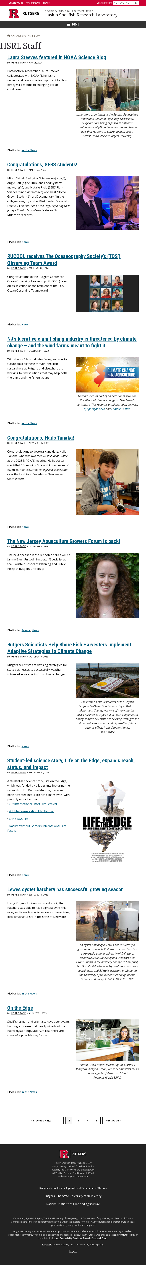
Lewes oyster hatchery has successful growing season (65, 889)
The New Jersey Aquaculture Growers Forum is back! (63, 541)
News (25, 242)
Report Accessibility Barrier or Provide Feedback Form (79, 1238)
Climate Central (120, 409)
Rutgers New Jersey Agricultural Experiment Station (73, 1188)
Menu (75, 24)
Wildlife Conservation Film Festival (31, 811)
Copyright (47, 1244)
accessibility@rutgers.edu (122, 1234)
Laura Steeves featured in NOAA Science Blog (56, 57)
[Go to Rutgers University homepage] (24, 13)
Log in (73, 1251)
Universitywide (16, 2)
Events (26, 630)
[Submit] (136, 3)
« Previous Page (41, 1121)
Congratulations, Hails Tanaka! (40, 438)
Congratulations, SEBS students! (42, 164)
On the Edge (20, 1008)
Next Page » (113, 1121)
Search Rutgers (104, 2)
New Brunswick (33, 2)
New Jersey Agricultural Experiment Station (69, 10)
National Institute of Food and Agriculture (73, 1204)
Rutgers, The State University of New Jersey (73, 1196)
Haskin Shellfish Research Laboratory (81, 14)
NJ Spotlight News (94, 409)
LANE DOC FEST (19, 819)
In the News (29, 150)
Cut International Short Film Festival (33, 804)
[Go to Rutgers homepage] (73, 1157)
